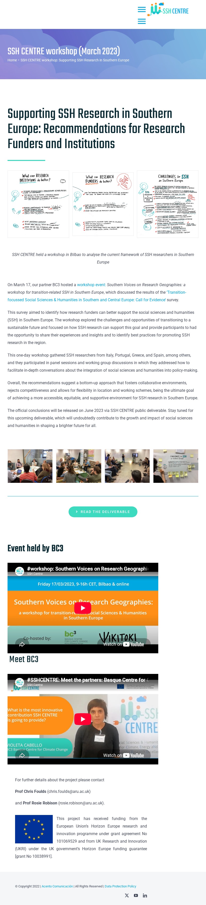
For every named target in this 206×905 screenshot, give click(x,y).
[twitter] (127, 895)
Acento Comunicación (57, 886)
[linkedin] (145, 895)
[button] (11, 466)
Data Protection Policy (120, 886)
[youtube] (136, 895)
